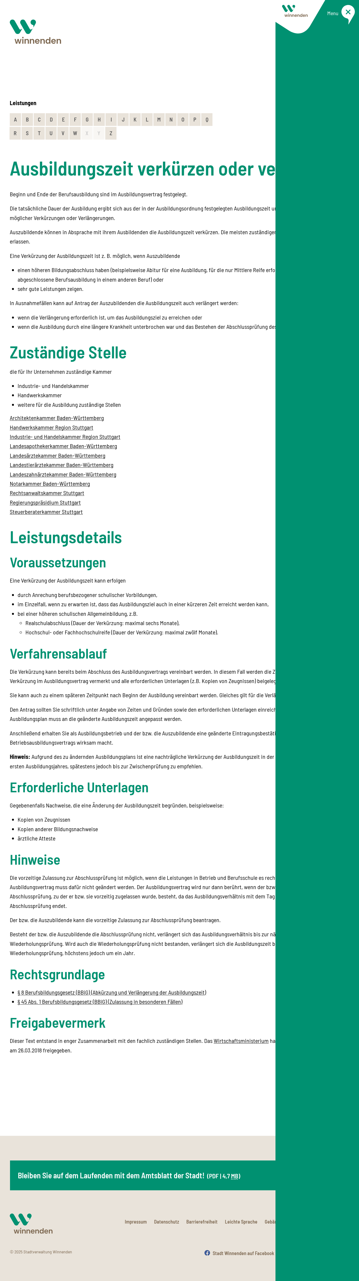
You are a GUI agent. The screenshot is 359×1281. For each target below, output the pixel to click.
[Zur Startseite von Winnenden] (35, 32)
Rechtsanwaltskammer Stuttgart (47, 492)
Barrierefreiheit (202, 1222)
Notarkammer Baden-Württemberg (50, 483)
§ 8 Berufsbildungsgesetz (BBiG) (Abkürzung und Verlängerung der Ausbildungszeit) (112, 992)
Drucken (341, 1253)
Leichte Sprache (241, 1222)
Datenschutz (166, 1222)
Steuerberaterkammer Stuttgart (46, 511)
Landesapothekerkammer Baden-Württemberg (63, 445)
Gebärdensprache (282, 1222)
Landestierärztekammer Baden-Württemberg (61, 464)
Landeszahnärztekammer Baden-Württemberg (63, 474)
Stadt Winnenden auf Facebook (243, 1253)
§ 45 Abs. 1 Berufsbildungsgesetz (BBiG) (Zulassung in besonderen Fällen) (100, 1001)
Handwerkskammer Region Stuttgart (51, 427)
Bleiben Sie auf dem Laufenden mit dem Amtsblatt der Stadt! (129, 1175)
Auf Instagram (303, 1253)
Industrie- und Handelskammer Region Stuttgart (65, 436)
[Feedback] (344, 1110)
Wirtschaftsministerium (241, 1040)
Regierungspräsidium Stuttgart (45, 502)
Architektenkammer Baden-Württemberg (57, 417)
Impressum (136, 1222)
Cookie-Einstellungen (328, 1222)
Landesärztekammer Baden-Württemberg (57, 455)
